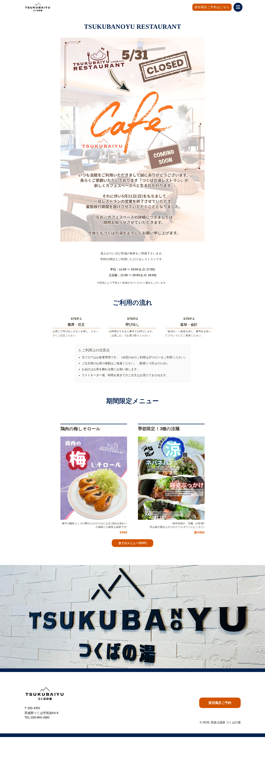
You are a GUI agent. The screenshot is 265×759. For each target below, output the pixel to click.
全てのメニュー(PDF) (132, 543)
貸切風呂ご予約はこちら (212, 7)
